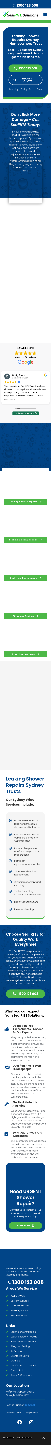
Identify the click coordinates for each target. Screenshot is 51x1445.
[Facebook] (19, 1422)
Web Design (8, 1438)
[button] (45, 14)
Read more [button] (9, 399)
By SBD (29, 1438)
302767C (30, 1405)
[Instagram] (31, 1422)
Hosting (21, 1438)
